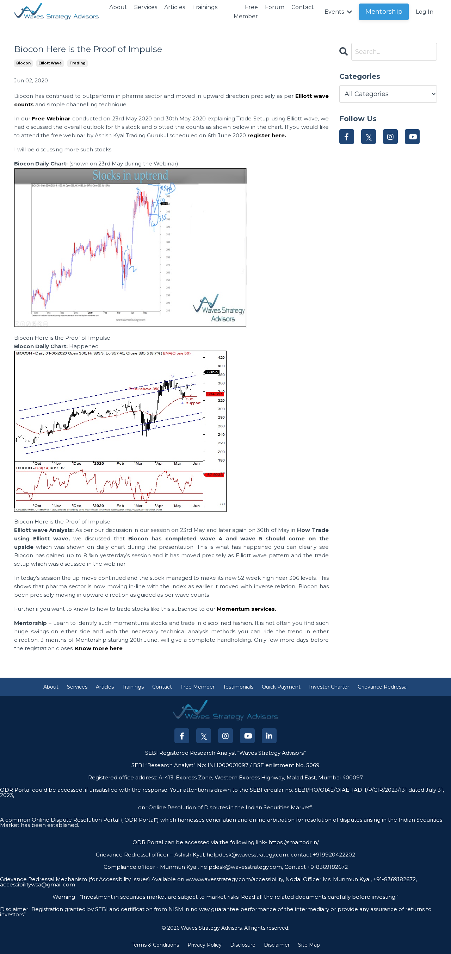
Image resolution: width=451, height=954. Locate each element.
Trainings (204, 7)
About (118, 7)
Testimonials (238, 687)
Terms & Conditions (155, 945)
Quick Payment (281, 687)
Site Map (309, 945)
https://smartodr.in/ (293, 842)
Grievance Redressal (383, 687)
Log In (424, 11)
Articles (174, 7)
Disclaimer (277, 945)
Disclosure (242, 945)
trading (77, 63)
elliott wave (50, 63)
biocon (23, 63)
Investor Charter (329, 687)
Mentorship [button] (384, 11)
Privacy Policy (204, 945)
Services (145, 7)
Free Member (246, 12)
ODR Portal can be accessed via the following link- (199, 842)
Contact (302, 7)
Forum (274, 7)
